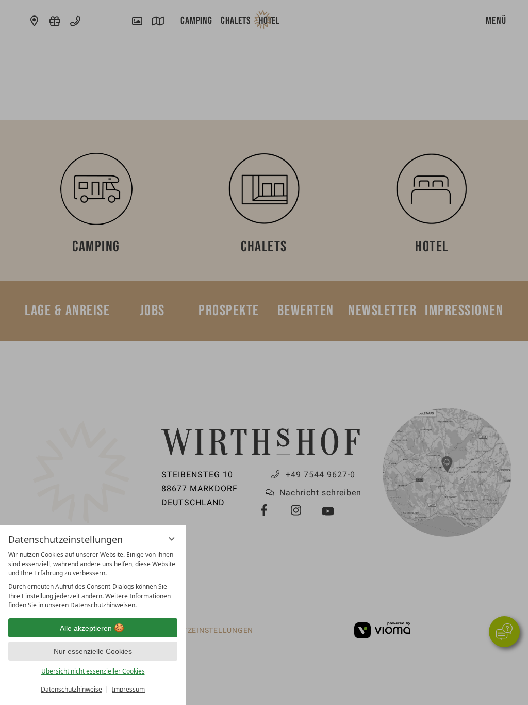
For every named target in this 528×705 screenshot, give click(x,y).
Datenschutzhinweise (71, 689)
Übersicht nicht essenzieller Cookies (93, 671)
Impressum (128, 689)
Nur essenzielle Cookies (93, 651)
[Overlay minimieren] (172, 539)
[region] (92, 580)
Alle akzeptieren (86, 628)
